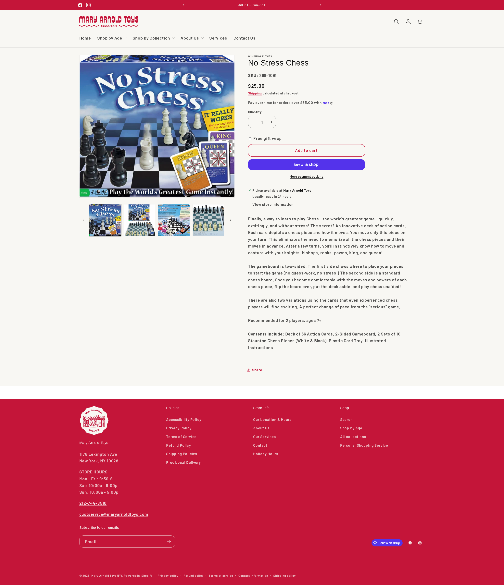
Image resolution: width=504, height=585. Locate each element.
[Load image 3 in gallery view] (174, 220)
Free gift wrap (267, 138)
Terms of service (221, 575)
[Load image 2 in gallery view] (139, 220)
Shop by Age (351, 428)
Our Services (264, 436)
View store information (273, 204)
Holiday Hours (265, 453)
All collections (353, 436)
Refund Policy (178, 445)
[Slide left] (83, 220)
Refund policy (193, 575)
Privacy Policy (178, 428)
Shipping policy (284, 575)
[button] (112, 38)
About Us (261, 428)
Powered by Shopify (138, 575)
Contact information (253, 575)
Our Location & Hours (272, 419)
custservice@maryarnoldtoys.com (113, 514)
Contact (260, 445)
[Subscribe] (169, 541)
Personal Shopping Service (364, 445)
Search (346, 419)
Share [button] (257, 370)
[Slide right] (230, 220)
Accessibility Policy (183, 419)
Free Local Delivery (183, 462)
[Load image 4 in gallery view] (208, 220)
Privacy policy (168, 575)
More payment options (306, 176)
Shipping (255, 93)
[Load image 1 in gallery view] (105, 220)
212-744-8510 (93, 503)
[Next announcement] (320, 5)
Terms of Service (181, 436)
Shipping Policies (181, 453)
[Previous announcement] (183, 5)
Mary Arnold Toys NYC (107, 575)
